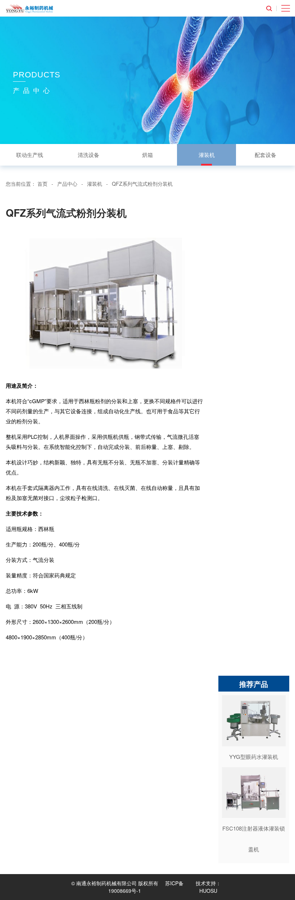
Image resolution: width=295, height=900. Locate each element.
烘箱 (147, 154)
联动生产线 (29, 154)
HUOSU (208, 890)
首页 (42, 183)
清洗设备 (88, 154)
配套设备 (265, 154)
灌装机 (207, 154)
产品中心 (67, 183)
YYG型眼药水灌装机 (253, 756)
